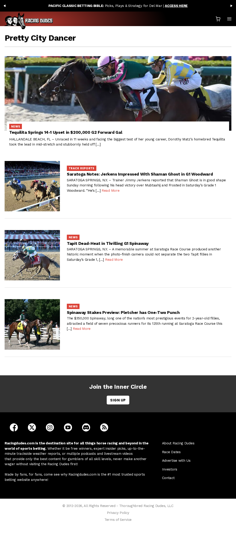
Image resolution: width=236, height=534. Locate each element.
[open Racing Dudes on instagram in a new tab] (50, 427)
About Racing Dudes (178, 443)
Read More (110, 190)
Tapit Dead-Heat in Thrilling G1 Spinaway (108, 243)
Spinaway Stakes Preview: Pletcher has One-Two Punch (123, 312)
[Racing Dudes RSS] (104, 427)
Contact (168, 478)
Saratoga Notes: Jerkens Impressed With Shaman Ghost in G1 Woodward (140, 174)
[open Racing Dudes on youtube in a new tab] (68, 427)
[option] (118, 5)
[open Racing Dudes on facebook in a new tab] (14, 427)
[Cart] (218, 18)
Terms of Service (118, 520)
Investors (169, 469)
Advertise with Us (176, 460)
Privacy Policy (118, 513)
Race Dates (171, 452)
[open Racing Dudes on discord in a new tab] (86, 427)
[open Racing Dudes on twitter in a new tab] (32, 427)
